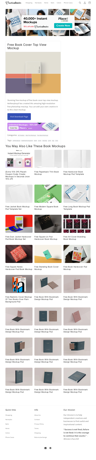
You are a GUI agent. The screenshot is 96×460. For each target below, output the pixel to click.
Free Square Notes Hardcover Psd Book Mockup (18, 268)
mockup (44, 140)
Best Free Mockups (31, 135)
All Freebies (21, 135)
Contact (37, 419)
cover (39, 140)
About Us (37, 415)
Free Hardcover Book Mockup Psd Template (73, 173)
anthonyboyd (16, 140)
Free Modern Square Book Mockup (46, 207)
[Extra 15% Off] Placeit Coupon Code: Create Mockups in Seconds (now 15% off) (17, 175)
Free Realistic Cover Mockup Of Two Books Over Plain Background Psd (18, 299)
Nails (7, 424)
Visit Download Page (19, 116)
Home (7, 428)
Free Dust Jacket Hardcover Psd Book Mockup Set (18, 238)
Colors (7, 433)
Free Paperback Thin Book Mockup (46, 173)
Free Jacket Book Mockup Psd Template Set (17, 207)
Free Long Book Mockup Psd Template (76, 207)
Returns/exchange (40, 437)
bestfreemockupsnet (27, 140)
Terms (36, 428)
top (53, 140)
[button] (80, 2)
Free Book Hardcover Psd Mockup (75, 268)
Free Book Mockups (42, 135)
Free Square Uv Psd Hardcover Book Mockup (45, 238)
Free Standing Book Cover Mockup (46, 268)
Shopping (8, 415)
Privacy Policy (39, 424)
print (49, 140)
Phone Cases (9, 437)
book (35, 140)
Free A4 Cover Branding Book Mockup (74, 238)
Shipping (37, 433)
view (56, 140)
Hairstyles (8, 419)
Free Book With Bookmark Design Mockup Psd (46, 298)
